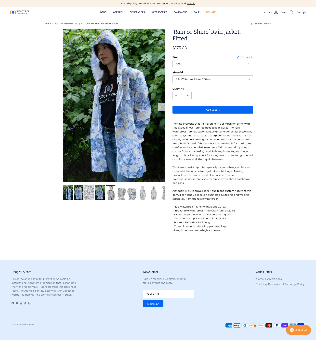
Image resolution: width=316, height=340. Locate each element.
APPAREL (118, 12)
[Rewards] (298, 330)
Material (177, 72)
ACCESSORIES (159, 12)
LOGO (103, 12)
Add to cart (213, 109)
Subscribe (153, 303)
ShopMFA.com (26, 324)
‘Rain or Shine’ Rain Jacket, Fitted (101, 24)
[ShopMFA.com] (20, 12)
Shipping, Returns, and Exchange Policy (280, 284)
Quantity (178, 88)
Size (175, 57)
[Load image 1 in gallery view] (114, 105)
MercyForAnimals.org (269, 278)
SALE (196, 12)
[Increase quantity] (188, 95)
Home (47, 24)
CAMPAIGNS (180, 12)
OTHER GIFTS (137, 12)
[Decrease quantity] (175, 95)
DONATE (211, 12)
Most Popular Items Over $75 (67, 24)
